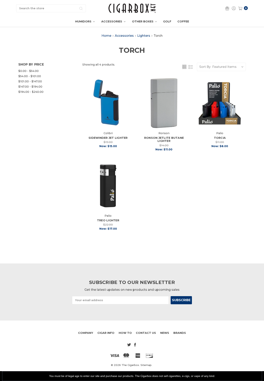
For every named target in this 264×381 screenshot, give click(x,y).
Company (85, 333)
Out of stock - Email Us (221, 122)
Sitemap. (146, 365)
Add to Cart (108, 122)
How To (125, 333)
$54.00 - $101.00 (29, 76)
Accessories (112, 21)
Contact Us (146, 333)
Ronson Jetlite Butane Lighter (164, 139)
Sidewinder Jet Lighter (108, 138)
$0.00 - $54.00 (28, 71)
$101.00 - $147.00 (30, 81)
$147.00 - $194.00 (30, 86)
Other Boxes (143, 21)
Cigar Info (105, 333)
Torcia (220, 138)
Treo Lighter (108, 220)
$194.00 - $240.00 (30, 92)
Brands (179, 333)
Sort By (205, 67)
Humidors (83, 21)
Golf (167, 21)
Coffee (183, 21)
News (164, 333)
